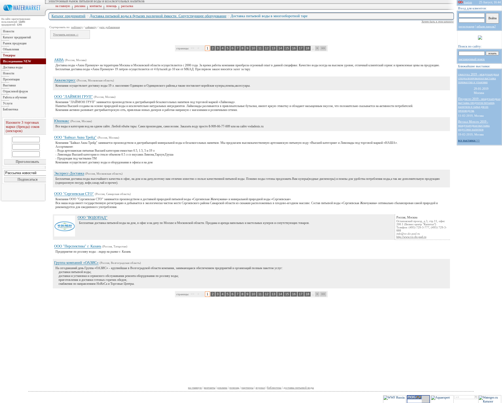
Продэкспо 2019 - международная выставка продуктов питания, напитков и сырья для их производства (479, 104)
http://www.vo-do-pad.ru (411, 236)
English (468, 2)
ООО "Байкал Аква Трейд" (75, 137)
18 (307, 48)
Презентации (11, 79)
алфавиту (91, 27)
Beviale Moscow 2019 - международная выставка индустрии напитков (474, 125)
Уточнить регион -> (65, 34)
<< (192, 48)
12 (266, 48)
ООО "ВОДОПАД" (92, 218)
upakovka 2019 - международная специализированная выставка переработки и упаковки (478, 78)
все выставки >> (469, 140)
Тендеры (9, 55)
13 (273, 48)
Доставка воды (12, 67)
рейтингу (77, 27)
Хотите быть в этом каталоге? (437, 21)
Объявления (11, 49)
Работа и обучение (15, 97)
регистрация (466, 26)
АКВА (59, 60)
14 (280, 48)
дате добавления (109, 27)
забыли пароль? (486, 26)
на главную (62, 6)
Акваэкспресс (65, 80)
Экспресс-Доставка (69, 173)
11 (260, 48)
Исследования (17, 61)
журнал (260, 387)
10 (253, 48)
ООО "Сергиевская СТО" (74, 194)
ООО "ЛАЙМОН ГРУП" (73, 97)
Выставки (9, 85)
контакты (96, 6)
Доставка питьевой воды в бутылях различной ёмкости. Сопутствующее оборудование (158, 16)
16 (293, 48)
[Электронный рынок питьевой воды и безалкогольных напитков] (23, 15)
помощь (111, 6)
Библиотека (10, 109)
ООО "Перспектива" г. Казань (77, 246)
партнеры (247, 387)
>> (323, 48)
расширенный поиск (472, 59)
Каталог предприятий (68, 16)
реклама (80, 6)
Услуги (7, 103)
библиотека (274, 387)
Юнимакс (61, 121)
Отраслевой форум (15, 91)
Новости (8, 31)
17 (300, 48)
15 (287, 48)
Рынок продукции (14, 43)
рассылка (127, 6)
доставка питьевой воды (298, 387)
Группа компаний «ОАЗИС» (76, 263)
